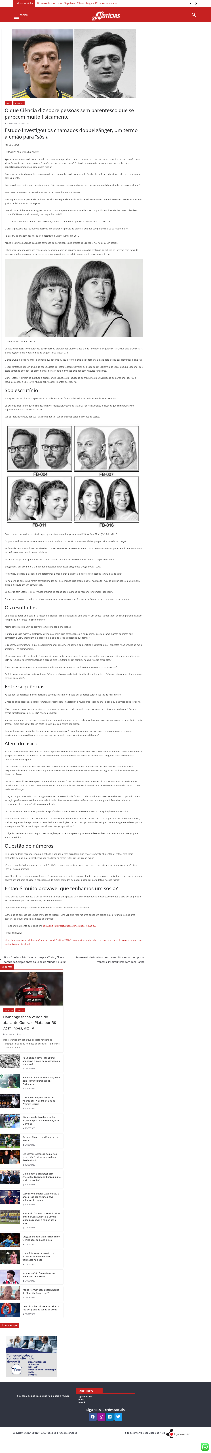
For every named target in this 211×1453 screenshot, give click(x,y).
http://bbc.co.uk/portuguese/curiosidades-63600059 (69, 925)
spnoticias (25, 123)
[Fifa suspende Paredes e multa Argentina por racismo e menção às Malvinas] (10, 1123)
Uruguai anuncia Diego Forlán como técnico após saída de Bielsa (41, 1238)
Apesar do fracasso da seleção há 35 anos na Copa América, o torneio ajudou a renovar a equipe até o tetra (41, 1218)
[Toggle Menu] (16, 17)
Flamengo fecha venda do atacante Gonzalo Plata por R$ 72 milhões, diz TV (29, 1022)
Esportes (20, 1010)
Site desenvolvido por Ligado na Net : (145, 1432)
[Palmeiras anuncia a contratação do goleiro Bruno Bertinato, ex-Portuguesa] (10, 1083)
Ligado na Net (85, 1396)
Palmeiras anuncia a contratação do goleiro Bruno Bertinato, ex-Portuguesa (41, 1080)
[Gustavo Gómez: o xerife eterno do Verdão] (10, 1141)
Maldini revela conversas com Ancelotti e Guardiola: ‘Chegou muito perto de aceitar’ (42, 1177)
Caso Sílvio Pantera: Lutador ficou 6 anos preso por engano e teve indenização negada (41, 1197)
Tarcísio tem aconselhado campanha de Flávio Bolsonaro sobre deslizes (79, 3)
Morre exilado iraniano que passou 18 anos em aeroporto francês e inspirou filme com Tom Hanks (110, 960)
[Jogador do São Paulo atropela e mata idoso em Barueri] (10, 1277)
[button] (196, 3)
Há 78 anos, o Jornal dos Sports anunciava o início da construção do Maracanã (41, 1061)
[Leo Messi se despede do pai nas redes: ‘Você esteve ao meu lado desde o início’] (10, 1159)
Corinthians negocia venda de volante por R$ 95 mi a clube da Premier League (39, 1100)
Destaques (19, 103)
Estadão (82, 1402)
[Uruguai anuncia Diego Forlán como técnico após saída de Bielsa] (10, 1240)
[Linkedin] (110, 1417)
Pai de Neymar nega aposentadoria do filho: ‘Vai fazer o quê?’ (41, 1291)
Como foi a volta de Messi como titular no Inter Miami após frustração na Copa (39, 1256)
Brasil (8, 103)
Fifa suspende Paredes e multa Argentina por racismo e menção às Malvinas (41, 1120)
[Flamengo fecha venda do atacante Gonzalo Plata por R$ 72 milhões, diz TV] (31, 988)
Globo (81, 1399)
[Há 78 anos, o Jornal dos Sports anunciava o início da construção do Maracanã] (10, 1063)
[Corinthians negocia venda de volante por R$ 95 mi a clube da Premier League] (10, 1103)
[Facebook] (93, 1417)
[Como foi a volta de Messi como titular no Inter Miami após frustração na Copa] (10, 1259)
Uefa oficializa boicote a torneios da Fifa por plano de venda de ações (41, 1308)
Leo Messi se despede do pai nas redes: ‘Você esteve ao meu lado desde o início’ (40, 1157)
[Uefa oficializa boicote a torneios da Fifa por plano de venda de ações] (10, 1310)
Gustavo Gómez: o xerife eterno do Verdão (40, 1139)
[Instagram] (101, 1417)
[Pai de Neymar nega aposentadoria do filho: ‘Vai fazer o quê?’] (10, 1293)
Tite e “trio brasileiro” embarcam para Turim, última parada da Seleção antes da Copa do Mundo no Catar (35, 960)
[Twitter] (118, 1417)
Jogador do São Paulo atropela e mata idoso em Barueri (39, 1275)
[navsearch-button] (193, 15)
